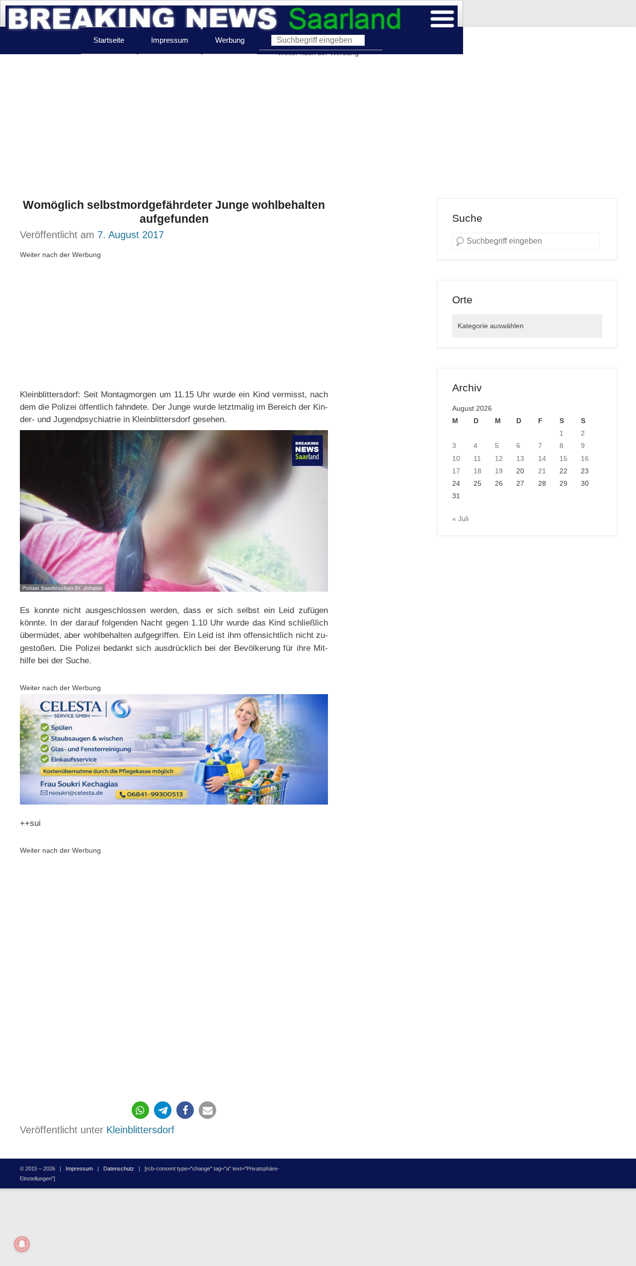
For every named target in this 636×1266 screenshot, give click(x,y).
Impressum (169, 40)
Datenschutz (118, 1169)
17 (456, 471)
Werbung (229, 40)
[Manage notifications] (22, 1244)
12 (499, 458)
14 (542, 458)
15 (563, 458)
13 (520, 458)
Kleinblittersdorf (140, 1129)
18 (477, 471)
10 (456, 458)
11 (477, 458)
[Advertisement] (318, 128)
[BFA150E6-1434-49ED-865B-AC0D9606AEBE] (174, 749)
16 (585, 458)
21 (542, 471)
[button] (140, 1110)
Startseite (108, 40)
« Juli (460, 519)
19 (499, 471)
